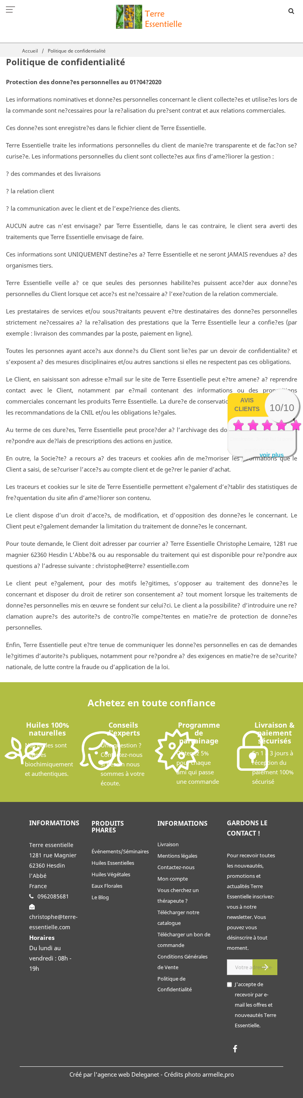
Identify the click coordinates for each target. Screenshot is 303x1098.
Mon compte (172, 878)
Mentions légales (177, 855)
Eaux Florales (107, 885)
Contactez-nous (176, 867)
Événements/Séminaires (120, 851)
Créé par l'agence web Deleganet (114, 1074)
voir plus (272, 454)
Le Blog (100, 897)
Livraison (168, 844)
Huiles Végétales (111, 874)
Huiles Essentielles (113, 862)
